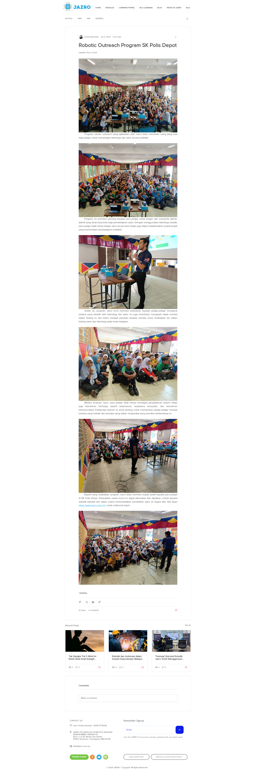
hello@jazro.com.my (81, 746)
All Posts (68, 18)
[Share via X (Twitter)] (86, 602)
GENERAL (99, 18)
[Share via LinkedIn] (93, 602)
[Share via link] (99, 602)
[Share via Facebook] (80, 602)
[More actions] (175, 36)
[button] (187, 18)
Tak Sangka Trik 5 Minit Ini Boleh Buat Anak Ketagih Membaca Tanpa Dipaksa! (82, 657)
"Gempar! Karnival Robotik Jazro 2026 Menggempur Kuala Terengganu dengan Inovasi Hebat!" (169, 657)
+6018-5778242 (100, 725)
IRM (88, 18)
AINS (80, 18)
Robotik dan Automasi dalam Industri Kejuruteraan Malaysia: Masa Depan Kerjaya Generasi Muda (128, 657)
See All (188, 625)
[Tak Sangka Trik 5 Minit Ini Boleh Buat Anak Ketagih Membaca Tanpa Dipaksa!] (84, 641)
